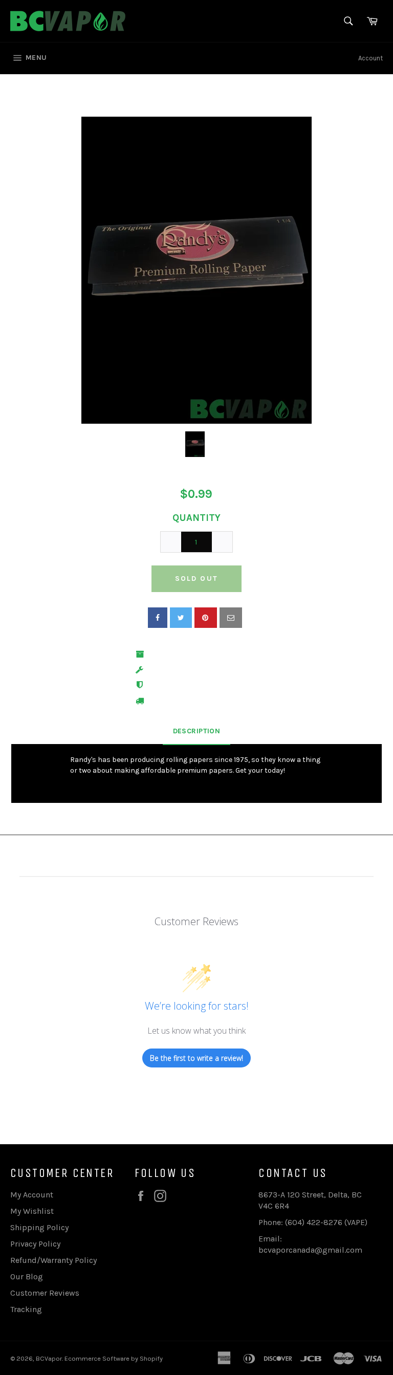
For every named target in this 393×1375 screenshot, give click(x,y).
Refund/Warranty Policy (53, 1260)
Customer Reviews (44, 1293)
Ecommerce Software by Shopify (113, 1358)
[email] (231, 617)
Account (370, 58)
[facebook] (157, 617)
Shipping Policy (39, 1227)
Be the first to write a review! (196, 1058)
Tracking (26, 1309)
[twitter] (181, 617)
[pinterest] (205, 617)
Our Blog (26, 1276)
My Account (31, 1194)
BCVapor (49, 1358)
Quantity (196, 517)
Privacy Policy (35, 1244)
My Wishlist (32, 1211)
